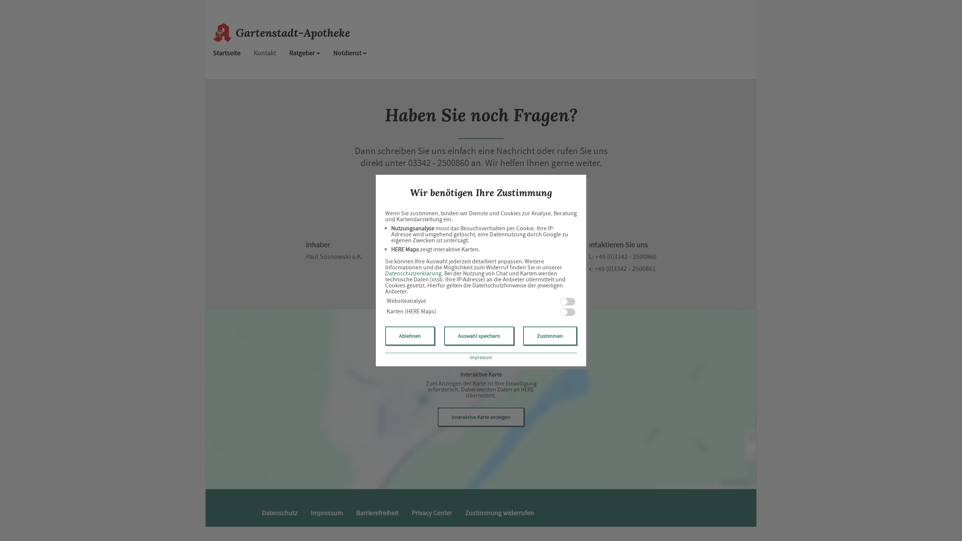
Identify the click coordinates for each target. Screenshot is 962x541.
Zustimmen (550, 335)
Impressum (481, 357)
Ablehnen (410, 335)
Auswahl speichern (479, 335)
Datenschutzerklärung (413, 273)
